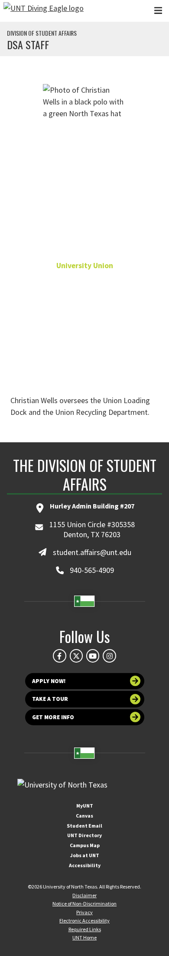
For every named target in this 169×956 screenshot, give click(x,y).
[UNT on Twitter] (76, 655)
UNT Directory (84, 835)
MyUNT (84, 805)
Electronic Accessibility (84, 920)
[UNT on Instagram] (109, 655)
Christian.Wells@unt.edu (85, 331)
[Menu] (158, 11)
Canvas (84, 815)
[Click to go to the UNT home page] (43, 11)
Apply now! (49, 681)
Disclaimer (84, 895)
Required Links (84, 929)
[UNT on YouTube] (92, 655)
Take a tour (50, 699)
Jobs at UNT (84, 855)
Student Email (84, 825)
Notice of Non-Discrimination (84, 903)
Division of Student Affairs (42, 33)
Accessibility (85, 865)
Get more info (53, 717)
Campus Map (85, 845)
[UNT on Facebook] (59, 655)
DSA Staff (28, 44)
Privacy (84, 912)
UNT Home (84, 937)
